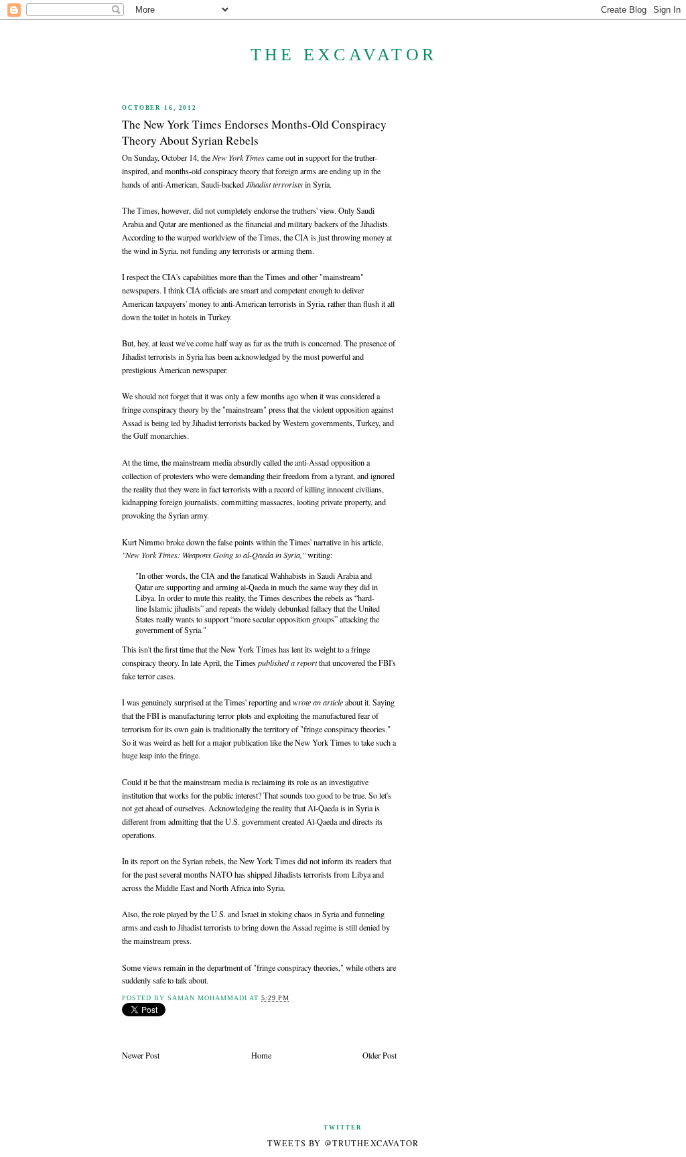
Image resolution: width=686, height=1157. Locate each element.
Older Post (379, 1055)
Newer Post (140, 1055)
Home (261, 1055)
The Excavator (344, 54)
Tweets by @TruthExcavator (343, 1143)
